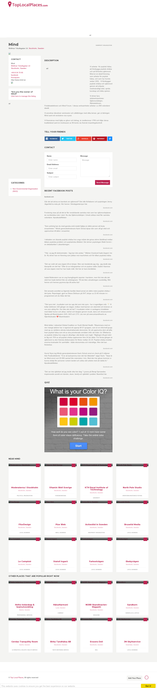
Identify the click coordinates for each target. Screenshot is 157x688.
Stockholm (33, 48)
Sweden (41, 48)
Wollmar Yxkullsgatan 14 (20, 66)
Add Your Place (134, 678)
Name (49, 156)
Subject (50, 173)
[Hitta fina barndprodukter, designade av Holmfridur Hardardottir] (25, 502)
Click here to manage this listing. (23, 96)
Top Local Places (16, 677)
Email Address (53, 164)
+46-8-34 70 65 (17, 73)
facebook (14, 75)
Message (84, 156)
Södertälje (129, 645)
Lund (57, 608)
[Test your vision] (78, 420)
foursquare (15, 77)
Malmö (21, 610)
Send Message (102, 182)
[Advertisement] (120, 18)
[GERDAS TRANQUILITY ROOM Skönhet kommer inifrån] (25, 619)
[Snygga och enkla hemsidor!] (61, 502)
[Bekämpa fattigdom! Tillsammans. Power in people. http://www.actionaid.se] (96, 502)
